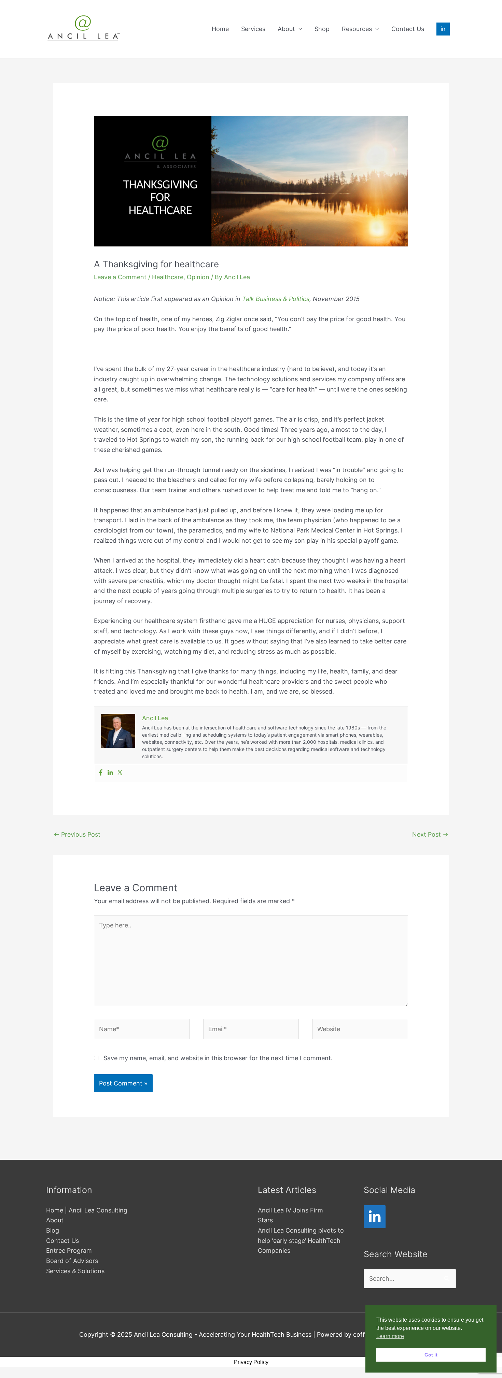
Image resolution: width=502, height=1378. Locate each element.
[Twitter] (120, 773)
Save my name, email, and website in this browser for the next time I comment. (218, 1058)
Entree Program (69, 1250)
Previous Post (77, 834)
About (286, 28)
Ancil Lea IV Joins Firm (290, 1210)
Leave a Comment (120, 277)
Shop (322, 28)
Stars (265, 1220)
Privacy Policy (251, 1362)
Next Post (430, 834)
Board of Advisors (72, 1260)
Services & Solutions (75, 1271)
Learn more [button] (390, 1336)
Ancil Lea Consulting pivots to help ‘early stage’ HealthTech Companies (301, 1240)
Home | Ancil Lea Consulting (86, 1210)
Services (253, 28)
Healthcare (167, 277)
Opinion (198, 277)
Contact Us (407, 28)
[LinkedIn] (375, 1216)
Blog (52, 1230)
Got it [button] (430, 1355)
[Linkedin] (110, 773)
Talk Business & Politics (275, 298)
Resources (357, 28)
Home (220, 28)
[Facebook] (101, 773)
